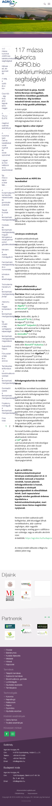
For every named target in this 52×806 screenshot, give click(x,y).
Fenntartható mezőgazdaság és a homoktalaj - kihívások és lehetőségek (6, 270)
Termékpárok (11, 688)
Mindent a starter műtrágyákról (6, 253)
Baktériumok (11, 653)
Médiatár (9, 658)
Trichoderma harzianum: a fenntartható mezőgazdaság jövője (6, 290)
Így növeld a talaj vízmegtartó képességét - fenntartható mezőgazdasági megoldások (6, 331)
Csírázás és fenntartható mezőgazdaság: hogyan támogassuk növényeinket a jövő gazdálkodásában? (6, 234)
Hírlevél (9, 661)
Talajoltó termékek (13, 673)
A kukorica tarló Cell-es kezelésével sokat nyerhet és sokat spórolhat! (6, 144)
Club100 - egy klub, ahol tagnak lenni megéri (5, 100)
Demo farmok (11, 720)
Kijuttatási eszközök (14, 685)
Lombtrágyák (11, 682)
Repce (8, 705)
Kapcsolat (10, 664)
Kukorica (9, 696)
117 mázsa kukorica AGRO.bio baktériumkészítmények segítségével (6, 55)
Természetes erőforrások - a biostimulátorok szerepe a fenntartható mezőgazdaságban (6, 374)
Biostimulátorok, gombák (16, 679)
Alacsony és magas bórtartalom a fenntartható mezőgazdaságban (6, 309)
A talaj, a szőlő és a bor (4, 83)
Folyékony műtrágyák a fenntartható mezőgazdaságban (6, 408)
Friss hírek (4, 419)
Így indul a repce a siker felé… (4, 180)
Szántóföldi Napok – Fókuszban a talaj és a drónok (6, 353)
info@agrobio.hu (19, 761)
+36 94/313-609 (19, 755)
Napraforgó (10, 699)
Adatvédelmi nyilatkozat (26, 790)
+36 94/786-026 (19, 758)
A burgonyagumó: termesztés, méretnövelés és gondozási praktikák (6, 197)
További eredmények (14, 723)
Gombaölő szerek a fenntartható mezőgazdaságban (6, 393)
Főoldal (9, 650)
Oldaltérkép (19, 793)
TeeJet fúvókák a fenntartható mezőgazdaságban (6, 215)
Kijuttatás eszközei (13, 711)
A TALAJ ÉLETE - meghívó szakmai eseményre (6, 120)
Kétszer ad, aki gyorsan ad (5, 69)
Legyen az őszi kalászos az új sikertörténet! (6, 165)
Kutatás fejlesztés (13, 656)
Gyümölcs (10, 708)
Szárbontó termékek (14, 676)
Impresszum (32, 793)
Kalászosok (10, 702)
